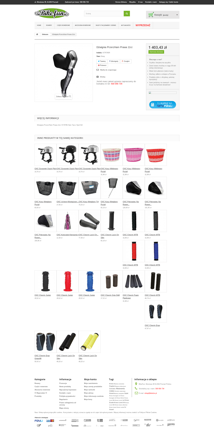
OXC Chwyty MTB (130, 235)
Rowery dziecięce (120, 386)
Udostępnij (114, 61)
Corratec (112, 389)
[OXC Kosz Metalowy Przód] (46, 188)
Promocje (63, 383)
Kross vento (120, 407)
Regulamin (63, 399)
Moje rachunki (89, 390)
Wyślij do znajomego (108, 70)
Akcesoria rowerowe (83, 25)
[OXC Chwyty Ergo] (156, 312)
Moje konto (90, 379)
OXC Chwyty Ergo (152, 325)
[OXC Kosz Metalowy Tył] (90, 188)
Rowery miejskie (119, 393)
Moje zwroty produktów (93, 386)
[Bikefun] (57, 13)
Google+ (126, 61)
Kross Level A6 (119, 400)
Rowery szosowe (119, 383)
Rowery (37, 383)
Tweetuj (103, 61)
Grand (111, 393)
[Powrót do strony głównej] (37, 34)
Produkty (38, 396)
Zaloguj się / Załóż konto (168, 2)
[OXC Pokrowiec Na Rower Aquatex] (134, 188)
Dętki (126, 393)
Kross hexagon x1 (114, 395)
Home (39, 25)
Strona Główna (121, 2)
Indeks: (99, 53)
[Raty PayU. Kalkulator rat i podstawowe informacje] (162, 104)
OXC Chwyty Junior (43, 295)
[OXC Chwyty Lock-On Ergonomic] (90, 221)
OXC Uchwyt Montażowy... (68, 202)
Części (112, 386)
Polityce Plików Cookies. (148, 412)
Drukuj (102, 77)
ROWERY (49, 25)
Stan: (98, 56)
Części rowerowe (63, 25)
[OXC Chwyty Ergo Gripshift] (46, 342)
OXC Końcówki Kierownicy (68, 235)
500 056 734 (116, 84)
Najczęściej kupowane (67, 390)
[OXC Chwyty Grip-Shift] (112, 281)
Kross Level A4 (119, 402)
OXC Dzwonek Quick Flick (45, 169)
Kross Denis (120, 398)
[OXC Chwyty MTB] (134, 221)
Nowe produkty (65, 386)
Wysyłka (132, 2)
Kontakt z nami (151, 2)
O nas (140, 2)
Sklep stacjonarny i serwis (106, 25)
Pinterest (102, 65)
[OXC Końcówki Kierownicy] (68, 221)
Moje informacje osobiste (94, 396)
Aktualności (126, 25)
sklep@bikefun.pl (150, 393)
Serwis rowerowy (120, 391)
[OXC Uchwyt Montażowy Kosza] (68, 188)
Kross (111, 384)
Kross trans (112, 407)
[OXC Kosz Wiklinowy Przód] (112, 155)
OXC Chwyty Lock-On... (88, 235)
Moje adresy (88, 393)
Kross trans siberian (121, 405)
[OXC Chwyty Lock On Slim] (112, 221)
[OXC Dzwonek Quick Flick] (46, 155)
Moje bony (88, 399)
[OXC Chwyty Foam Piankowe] (134, 281)
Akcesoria (120, 388)
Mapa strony (64, 408)
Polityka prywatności (67, 396)
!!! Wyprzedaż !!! (41, 393)
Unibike (112, 391)
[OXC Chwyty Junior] (46, 281)
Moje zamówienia (90, 383)
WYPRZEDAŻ (143, 25)
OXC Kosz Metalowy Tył (89, 202)
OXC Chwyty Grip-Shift (110, 295)
